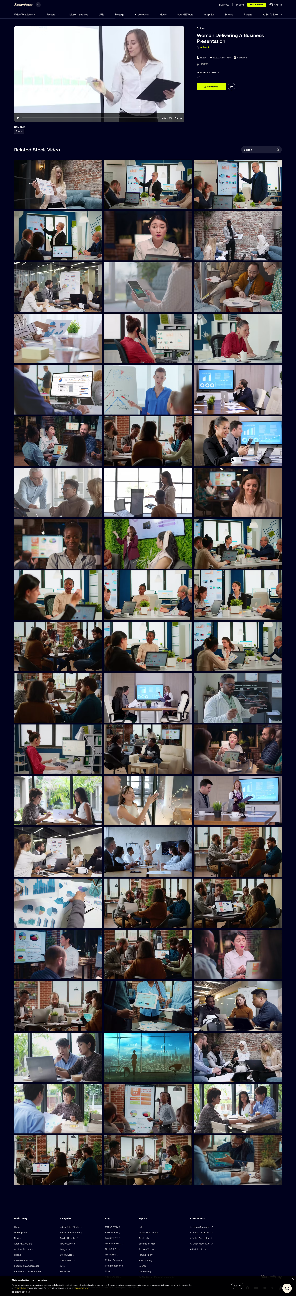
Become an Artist (147, 1243)
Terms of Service (147, 1249)
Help (141, 1227)
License (142, 1266)
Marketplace (20, 1232)
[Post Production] (122, 1266)
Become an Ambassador (26, 1266)
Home (17, 1227)
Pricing (17, 1255)
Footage (119, 14)
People (19, 131)
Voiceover (143, 14)
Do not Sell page (81, 1288)
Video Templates (23, 14)
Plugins (248, 14)
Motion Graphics (79, 14)
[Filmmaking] (117, 1255)
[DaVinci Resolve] (122, 1243)
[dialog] (148, 1286)
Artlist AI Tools (271, 14)
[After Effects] (119, 1232)
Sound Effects (185, 14)
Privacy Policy (146, 1260)
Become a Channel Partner (28, 1271)
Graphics (209, 14)
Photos (229, 14)
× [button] (292, 1279)
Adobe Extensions (23, 1243)
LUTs (101, 14)
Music (163, 14)
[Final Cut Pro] (119, 1249)
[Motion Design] (121, 1260)
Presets (51, 14)
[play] (18, 118)
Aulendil (204, 47)
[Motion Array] (119, 1227)
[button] (101, 1292)
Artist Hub (144, 1238)
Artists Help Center (148, 1232)
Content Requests (23, 1249)
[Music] (112, 1271)
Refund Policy (146, 1255)
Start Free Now (256, 5)
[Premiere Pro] (119, 1238)
